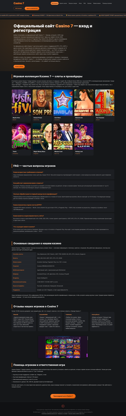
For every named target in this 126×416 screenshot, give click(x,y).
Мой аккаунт (18, 8)
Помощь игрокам (107, 3)
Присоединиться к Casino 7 (63, 396)
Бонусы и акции (73, 3)
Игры (80, 3)
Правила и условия (62, 413)
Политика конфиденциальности (49, 413)
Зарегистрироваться (31, 8)
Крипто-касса (63, 3)
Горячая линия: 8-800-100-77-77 (76, 413)
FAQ (85, 3)
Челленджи (55, 3)
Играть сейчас (19, 66)
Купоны (89, 3)
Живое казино (97, 3)
